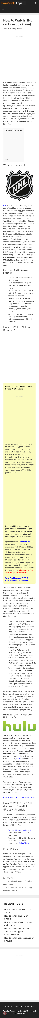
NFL (9, 759)
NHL (5, 205)
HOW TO (9, 878)
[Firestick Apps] (14, 3)
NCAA (18, 759)
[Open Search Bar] (36, 3)
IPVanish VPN (24, 542)
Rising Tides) (24, 843)
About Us (8, 1006)
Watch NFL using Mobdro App (20, 830)
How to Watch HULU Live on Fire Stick (19, 797)
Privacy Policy (29, 1006)
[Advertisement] (19, 56)
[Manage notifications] (4, 1013)
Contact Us (18, 1006)
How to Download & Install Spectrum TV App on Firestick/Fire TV (16, 931)
